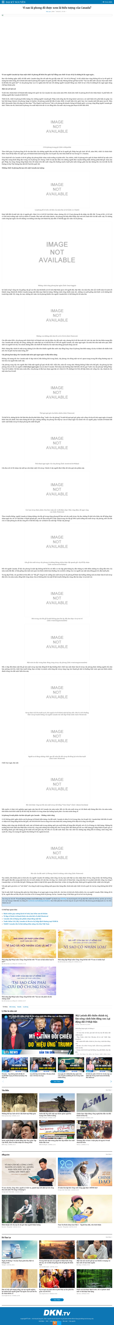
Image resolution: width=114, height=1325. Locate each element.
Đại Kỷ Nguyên (56, 1318)
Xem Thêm (57, 1081)
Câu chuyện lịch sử (6, 1295)
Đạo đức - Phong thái (7, 1227)
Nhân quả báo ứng (6, 1115)
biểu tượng (12, 1006)
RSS (47, 1321)
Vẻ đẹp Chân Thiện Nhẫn (8, 1192)
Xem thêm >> (109, 1090)
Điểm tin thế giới (43, 1117)
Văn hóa (79, 1293)
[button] (111, 1081)
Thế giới (4, 1265)
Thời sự (78, 1144)
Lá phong (25, 1006)
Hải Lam (48, 11)
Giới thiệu (41, 1321)
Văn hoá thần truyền (44, 1267)
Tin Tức (77, 1024)
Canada (19, 1006)
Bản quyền (72, 1321)
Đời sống (79, 1265)
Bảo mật (65, 1321)
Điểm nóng (4, 1144)
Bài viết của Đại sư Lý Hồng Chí (9, 963)
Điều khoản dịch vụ (55, 1321)
